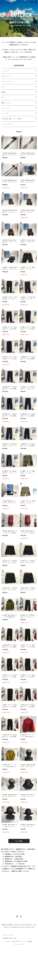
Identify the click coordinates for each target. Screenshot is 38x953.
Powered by (17, 944)
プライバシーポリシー (8, 935)
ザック (3, 97)
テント (3, 87)
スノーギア (4, 113)
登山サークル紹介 (8, 924)
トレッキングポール (7, 124)
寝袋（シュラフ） (6, 103)
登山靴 (3, 92)
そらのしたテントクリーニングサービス (23, 927)
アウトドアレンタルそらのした (23, 924)
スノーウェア (5, 108)
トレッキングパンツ (7, 81)
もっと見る (19, 841)
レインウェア (5, 71)
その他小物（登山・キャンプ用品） (11, 119)
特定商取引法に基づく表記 (9, 938)
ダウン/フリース (6, 76)
